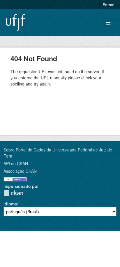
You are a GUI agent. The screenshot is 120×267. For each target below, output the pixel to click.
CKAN (13, 193)
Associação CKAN (20, 171)
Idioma (10, 204)
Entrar (108, 4)
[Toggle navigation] (108, 22)
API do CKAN (15, 163)
